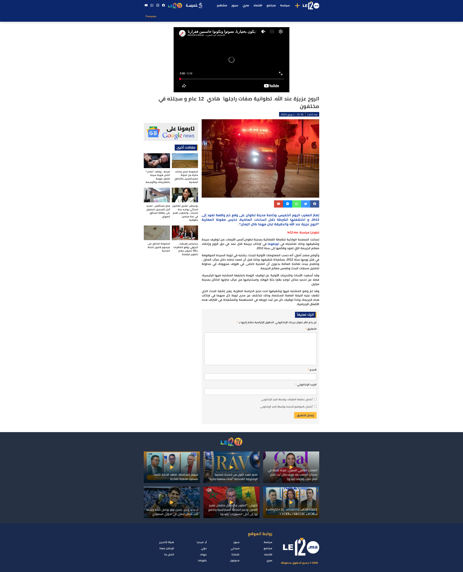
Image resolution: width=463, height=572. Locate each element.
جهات (203, 554)
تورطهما (273, 243)
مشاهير (222, 5)
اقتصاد (257, 5)
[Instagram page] (157, 5)
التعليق (311, 328)
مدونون (234, 560)
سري (246, 5)
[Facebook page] (163, 5)
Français (151, 16)
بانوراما (202, 560)
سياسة (285, 5)
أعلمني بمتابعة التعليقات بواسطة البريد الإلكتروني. (286, 399)
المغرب (306, 215)
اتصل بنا (169, 554)
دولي (204, 548)
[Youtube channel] (146, 5)
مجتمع (271, 5)
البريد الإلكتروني (306, 384)
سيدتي (235, 548)
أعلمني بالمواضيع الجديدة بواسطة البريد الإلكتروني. (286, 406)
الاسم (312, 369)
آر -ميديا (202, 542)
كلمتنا (235, 554)
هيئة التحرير (166, 542)
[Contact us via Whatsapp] (152, 5)
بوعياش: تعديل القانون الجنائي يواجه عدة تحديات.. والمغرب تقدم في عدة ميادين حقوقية (185, 212)
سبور (235, 5)
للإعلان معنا (167, 548)
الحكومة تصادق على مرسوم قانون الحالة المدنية (159, 247)
